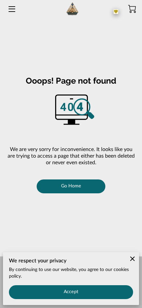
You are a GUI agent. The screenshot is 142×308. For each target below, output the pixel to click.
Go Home (71, 186)
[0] (132, 9)
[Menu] (11, 9)
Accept (71, 291)
